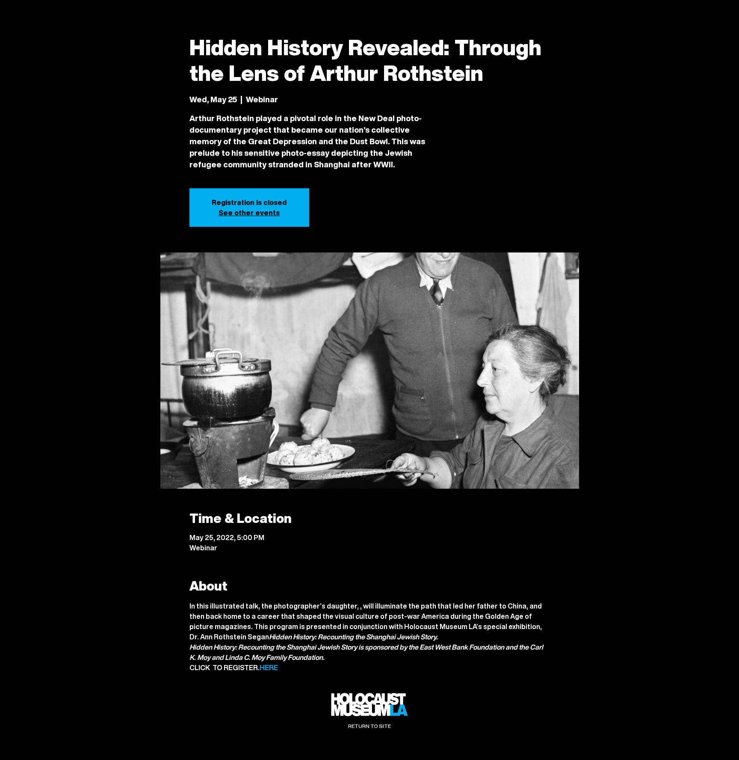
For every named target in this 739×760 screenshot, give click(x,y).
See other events (249, 213)
